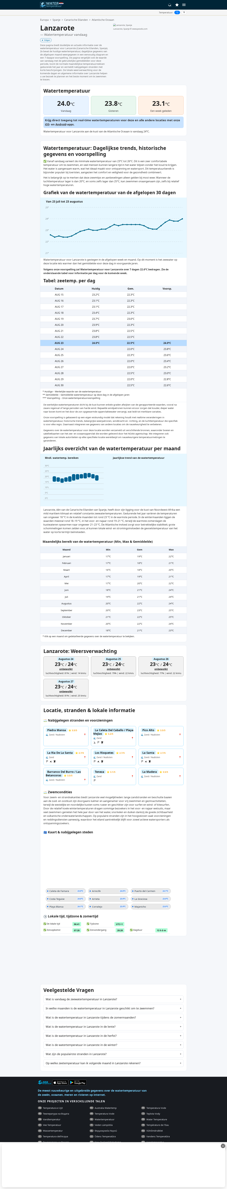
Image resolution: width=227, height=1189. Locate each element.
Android (60, 124)
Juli (66, 596)
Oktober (66, 616)
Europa (44, 20)
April (66, 576)
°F (184, 12)
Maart (66, 569)
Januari (66, 556)
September (66, 610)
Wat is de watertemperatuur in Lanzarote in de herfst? (81, 1036)
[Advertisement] (75, 1165)
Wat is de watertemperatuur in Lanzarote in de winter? (81, 1045)
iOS (47, 124)
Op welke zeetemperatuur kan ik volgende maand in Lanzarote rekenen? (93, 1063)
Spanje (56, 20)
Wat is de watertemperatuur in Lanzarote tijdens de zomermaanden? (91, 1017)
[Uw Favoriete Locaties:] (177, 5)
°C (177, 12)
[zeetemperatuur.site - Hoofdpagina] (52, 5)
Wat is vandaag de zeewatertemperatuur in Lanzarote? (81, 999)
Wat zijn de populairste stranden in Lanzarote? (76, 1054)
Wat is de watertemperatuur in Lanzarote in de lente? (81, 1026)
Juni (67, 589)
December (66, 630)
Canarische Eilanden (76, 20)
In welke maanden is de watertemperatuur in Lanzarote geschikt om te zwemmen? (100, 1008)
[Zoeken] (170, 5)
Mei (67, 583)
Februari (66, 563)
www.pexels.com (139, 28)
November (66, 623)
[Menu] (184, 5)
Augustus (66, 603)
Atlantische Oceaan (103, 20)
